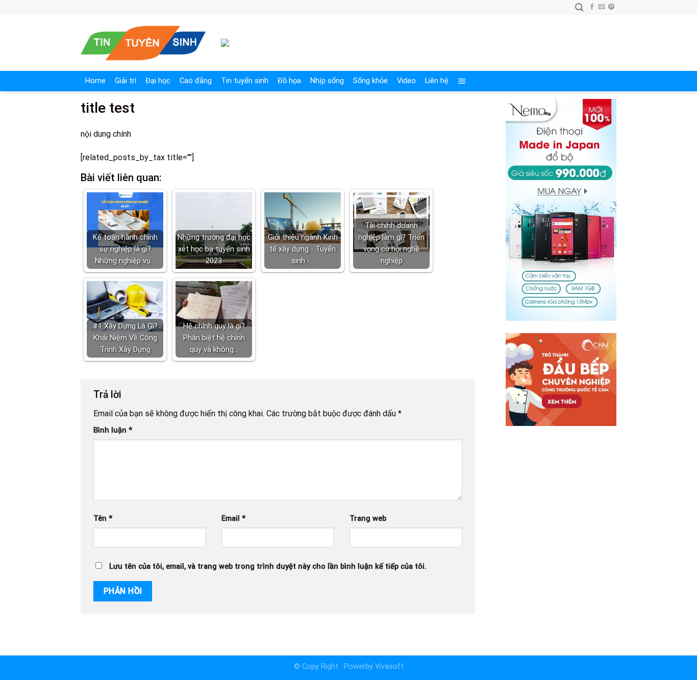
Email (233, 518)
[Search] (579, 7)
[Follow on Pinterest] (611, 7)
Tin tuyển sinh (244, 81)
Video (406, 81)
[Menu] (462, 81)
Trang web (368, 518)
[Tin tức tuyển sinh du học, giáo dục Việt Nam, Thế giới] (143, 43)
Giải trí (125, 81)
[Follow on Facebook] (592, 7)
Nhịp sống (327, 81)
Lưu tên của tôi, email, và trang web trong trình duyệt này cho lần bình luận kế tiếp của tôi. (268, 566)
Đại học (157, 81)
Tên (102, 518)
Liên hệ (437, 81)
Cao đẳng (196, 81)
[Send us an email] (602, 7)
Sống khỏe (370, 81)
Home (95, 81)
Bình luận (112, 430)
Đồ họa (289, 81)
